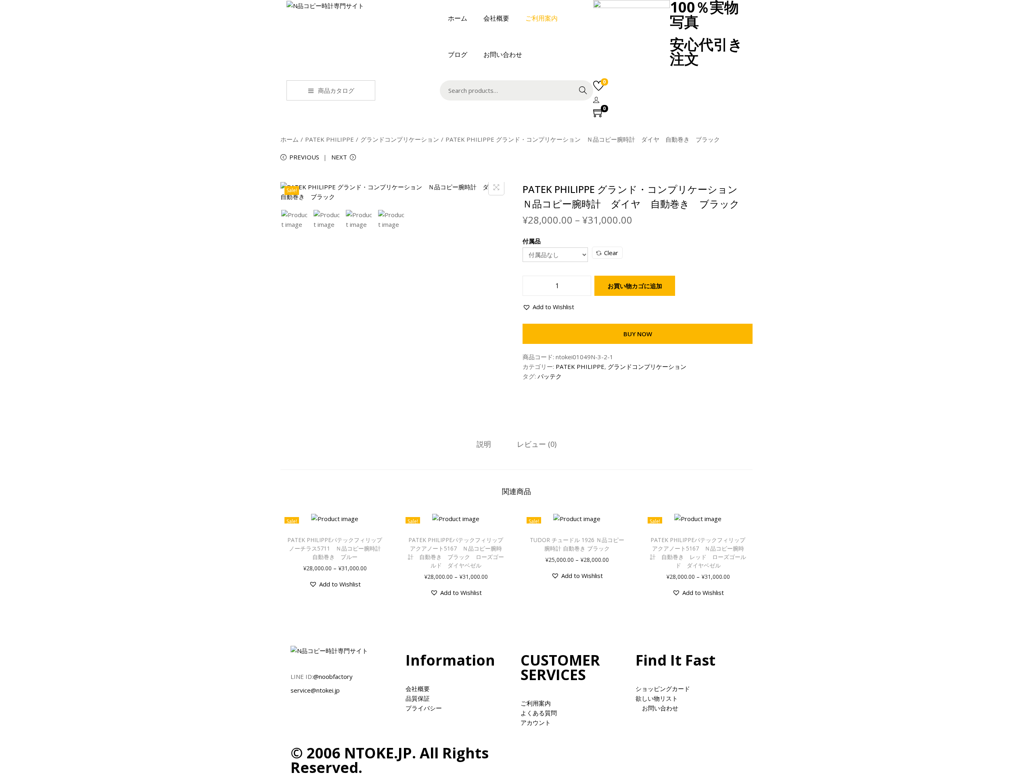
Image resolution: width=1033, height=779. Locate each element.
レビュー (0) (536, 444)
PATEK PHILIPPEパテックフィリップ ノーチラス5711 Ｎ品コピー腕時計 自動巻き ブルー (337, 548)
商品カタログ (336, 90)
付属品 (532, 241)
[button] (548, 307)
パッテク (549, 376)
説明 (484, 444)
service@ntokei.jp (315, 690)
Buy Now (637, 334)
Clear (611, 253)
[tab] (484, 444)
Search (583, 90)
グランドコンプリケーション (399, 139)
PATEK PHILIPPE (329, 139)
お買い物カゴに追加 (635, 286)
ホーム (289, 139)
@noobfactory (333, 676)
